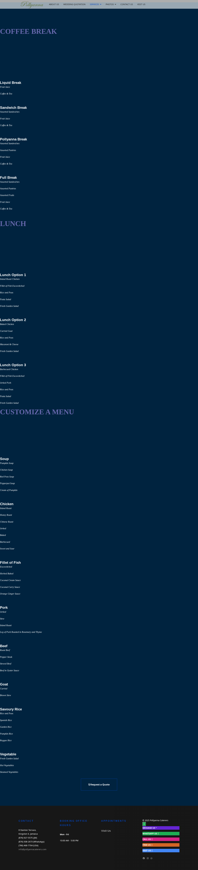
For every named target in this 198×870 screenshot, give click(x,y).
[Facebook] (144, 858)
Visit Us (141, 4)
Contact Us (126, 4)
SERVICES (94, 4)
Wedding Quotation (74, 4)
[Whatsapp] (151, 858)
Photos (110, 4)
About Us (54, 4)
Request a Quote (100, 784)
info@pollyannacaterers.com (32, 849)
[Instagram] (148, 858)
